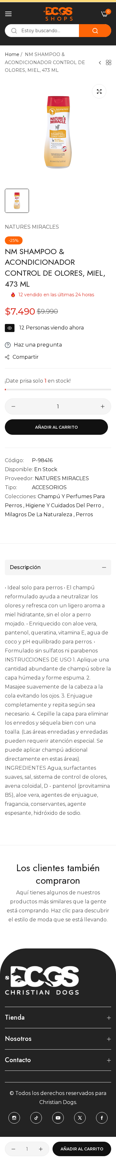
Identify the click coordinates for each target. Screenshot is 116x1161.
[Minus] (13, 406)
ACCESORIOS (49, 487)
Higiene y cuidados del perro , (64, 505)
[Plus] (102, 406)
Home (12, 54)
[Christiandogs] (58, 14)
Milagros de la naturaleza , (39, 514)
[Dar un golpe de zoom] (99, 91)
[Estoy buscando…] (95, 30)
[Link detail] (14, 1118)
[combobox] (58, 30)
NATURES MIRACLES (32, 227)
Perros (84, 514)
